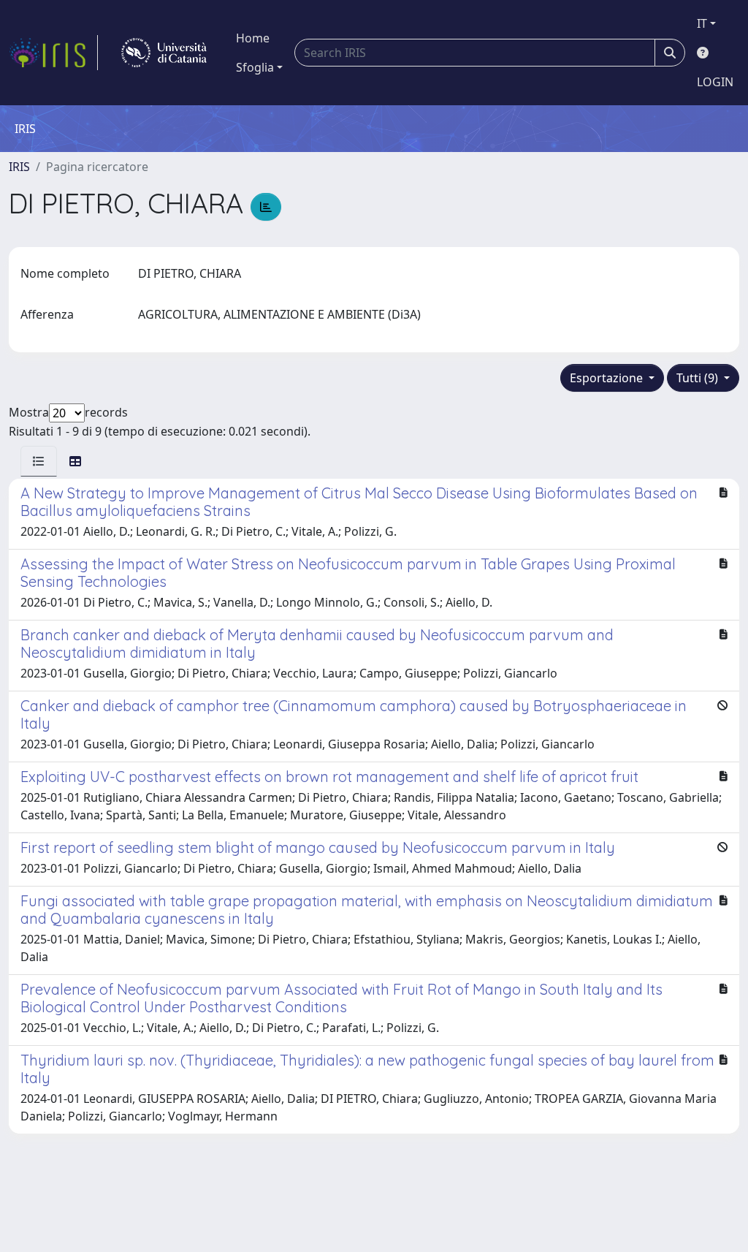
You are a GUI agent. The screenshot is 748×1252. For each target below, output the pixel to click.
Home (253, 38)
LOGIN (715, 82)
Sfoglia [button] (255, 67)
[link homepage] (53, 52)
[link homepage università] (164, 52)
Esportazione (608, 378)
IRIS (19, 167)
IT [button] (702, 23)
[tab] (38, 461)
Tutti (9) (698, 378)
